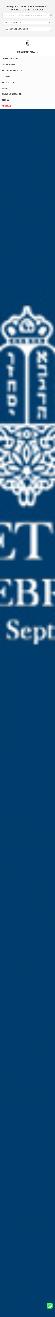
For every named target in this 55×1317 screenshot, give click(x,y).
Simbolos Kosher (12, 94)
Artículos (8, 82)
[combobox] (27, 22)
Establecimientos (12, 70)
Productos (8, 64)
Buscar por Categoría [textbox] (16, 29)
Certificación (10, 59)
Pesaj (5, 88)
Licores (6, 76)
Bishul (5, 100)
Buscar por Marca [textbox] (14, 22)
